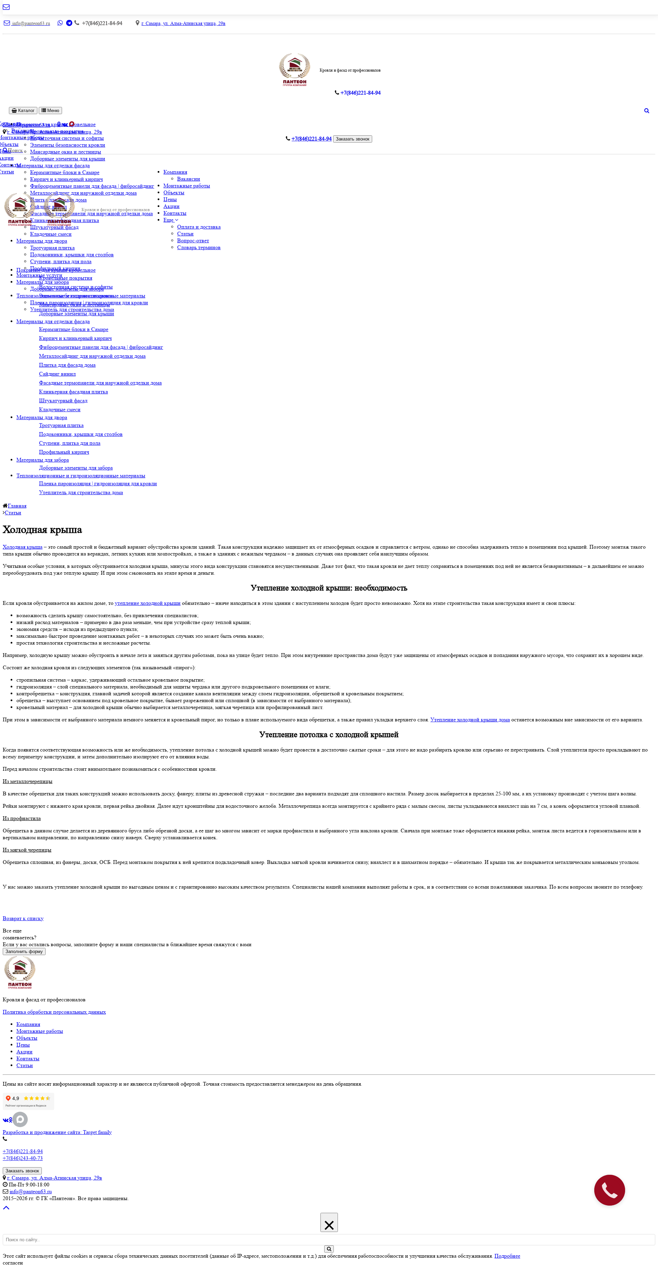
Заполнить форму (24, 951)
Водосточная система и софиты (67, 138)
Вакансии (188, 178)
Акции (171, 206)
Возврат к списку (23, 918)
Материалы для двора (41, 240)
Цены (170, 199)
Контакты (174, 213)
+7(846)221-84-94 (23, 1151)
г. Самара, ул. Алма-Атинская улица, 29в (184, 23)
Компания (175, 172)
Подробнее (507, 1256)
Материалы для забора (42, 282)
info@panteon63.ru (31, 1191)
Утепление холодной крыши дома (470, 719)
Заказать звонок (352, 139)
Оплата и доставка (199, 226)
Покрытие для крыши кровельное (56, 270)
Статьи (185, 233)
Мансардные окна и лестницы (65, 151)
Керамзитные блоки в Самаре (64, 172)
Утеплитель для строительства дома (72, 309)
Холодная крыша (22, 547)
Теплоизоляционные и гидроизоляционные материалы (80, 475)
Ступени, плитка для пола (61, 261)
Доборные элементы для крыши (67, 158)
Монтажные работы (186, 185)
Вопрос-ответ (193, 240)
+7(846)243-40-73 (23, 1158)
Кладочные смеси (51, 234)
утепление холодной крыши (148, 603)
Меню (52, 110)
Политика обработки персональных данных (54, 1012)
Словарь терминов (199, 247)
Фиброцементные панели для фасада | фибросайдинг (92, 186)
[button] (170, 220)
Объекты (173, 192)
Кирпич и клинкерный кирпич (66, 179)
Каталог (26, 110)
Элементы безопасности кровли (67, 145)
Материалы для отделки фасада (53, 165)
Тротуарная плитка (52, 247)
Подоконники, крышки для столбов (72, 254)
